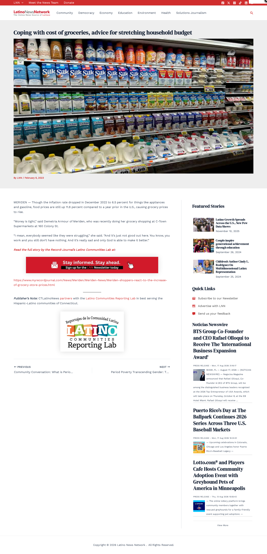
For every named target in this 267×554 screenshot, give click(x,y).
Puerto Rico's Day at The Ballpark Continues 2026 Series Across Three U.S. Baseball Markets (219, 420)
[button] (21, 2)
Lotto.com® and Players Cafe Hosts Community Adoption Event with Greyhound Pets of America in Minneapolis (219, 475)
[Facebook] (222, 2)
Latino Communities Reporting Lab (110, 298)
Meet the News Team (43, 2)
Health (166, 13)
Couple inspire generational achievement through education (232, 243)
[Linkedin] (246, 2)
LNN (17, 2)
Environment (147, 13)
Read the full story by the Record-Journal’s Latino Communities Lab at (64, 249)
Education (125, 13)
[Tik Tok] (240, 2)
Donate (69, 2)
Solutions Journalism (191, 13)
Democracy (86, 13)
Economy (106, 13)
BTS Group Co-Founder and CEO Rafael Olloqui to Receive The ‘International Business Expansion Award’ (222, 344)
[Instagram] (234, 2)
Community (64, 13)
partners (66, 298)
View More (222, 525)
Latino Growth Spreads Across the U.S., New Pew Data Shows (232, 222)
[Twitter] (228, 2)
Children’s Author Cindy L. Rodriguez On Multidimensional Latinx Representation (232, 266)
